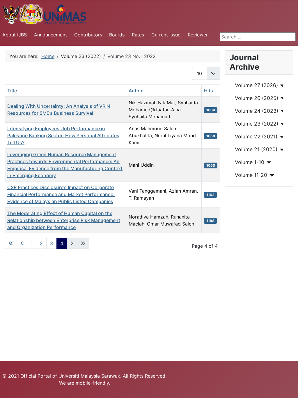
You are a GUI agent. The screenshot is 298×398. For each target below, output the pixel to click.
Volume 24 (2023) (256, 111)
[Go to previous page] (22, 243)
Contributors (88, 35)
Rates (138, 35)
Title (12, 91)
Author (136, 91)
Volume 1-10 (249, 162)
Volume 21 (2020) (256, 149)
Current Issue (165, 35)
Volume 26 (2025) (256, 98)
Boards (117, 35)
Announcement (50, 35)
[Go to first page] (11, 243)
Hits (208, 91)
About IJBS (14, 35)
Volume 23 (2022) (256, 124)
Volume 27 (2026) (256, 85)
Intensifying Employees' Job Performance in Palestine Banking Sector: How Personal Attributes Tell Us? (63, 135)
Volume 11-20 (251, 175)
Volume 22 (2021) (256, 136)
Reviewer (198, 35)
